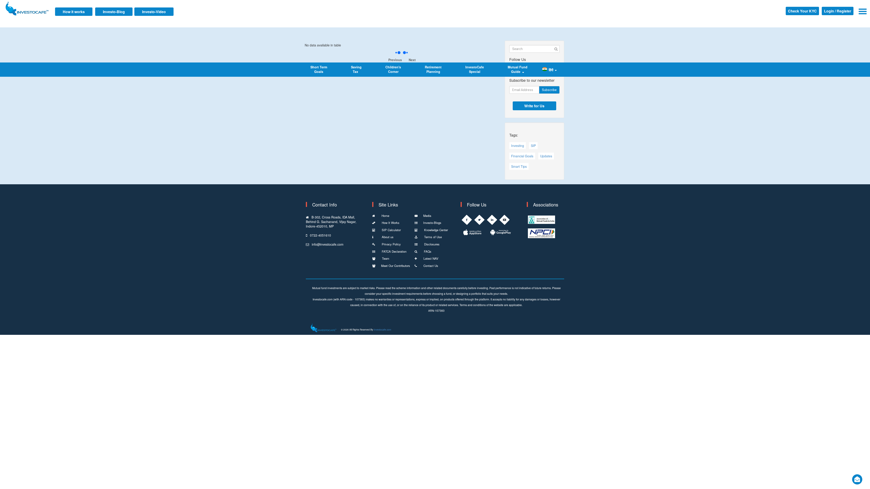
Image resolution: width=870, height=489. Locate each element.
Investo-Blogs (432, 223)
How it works (74, 11)
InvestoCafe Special (474, 69)
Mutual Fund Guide (517, 69)
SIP (533, 145)
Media (427, 215)
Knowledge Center (435, 230)
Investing (517, 145)
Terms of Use (432, 237)
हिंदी (551, 69)
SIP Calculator (391, 230)
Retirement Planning (433, 69)
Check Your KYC (802, 11)
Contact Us (430, 266)
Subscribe (549, 90)
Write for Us (534, 105)
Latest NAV (430, 258)
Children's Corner (393, 69)
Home (385, 215)
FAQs (427, 251)
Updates (546, 156)
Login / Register (837, 11)
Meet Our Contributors (395, 266)
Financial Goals (522, 156)
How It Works (390, 223)
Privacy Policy (391, 244)
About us (386, 237)
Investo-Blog (114, 11)
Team (385, 258)
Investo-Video (154, 11)
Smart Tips (519, 166)
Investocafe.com (382, 329)
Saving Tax (356, 69)
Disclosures (431, 244)
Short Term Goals (318, 69)
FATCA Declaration (393, 251)
